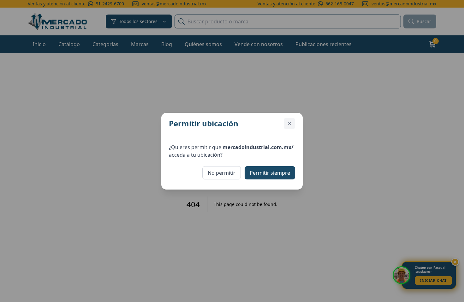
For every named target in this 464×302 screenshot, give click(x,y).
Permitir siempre (270, 172)
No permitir (221, 172)
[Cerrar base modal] (289, 123)
